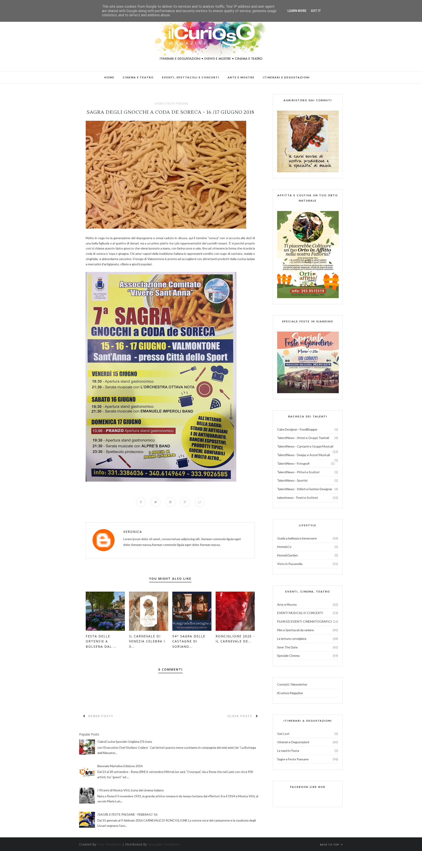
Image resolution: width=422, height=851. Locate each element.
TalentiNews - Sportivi (292, 480)
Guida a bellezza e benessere (297, 538)
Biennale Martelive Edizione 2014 (120, 766)
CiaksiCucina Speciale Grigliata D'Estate (124, 741)
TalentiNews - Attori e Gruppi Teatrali (303, 438)
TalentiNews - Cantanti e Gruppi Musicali (305, 446)
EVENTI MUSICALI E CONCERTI (300, 613)
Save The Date (287, 647)
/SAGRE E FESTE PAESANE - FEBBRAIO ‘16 (127, 814)
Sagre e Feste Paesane (171, 103)
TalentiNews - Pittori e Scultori (298, 472)
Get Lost (283, 733)
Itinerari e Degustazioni (293, 742)
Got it (316, 11)
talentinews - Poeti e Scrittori (297, 497)
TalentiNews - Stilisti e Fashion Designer (304, 489)
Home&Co (284, 546)
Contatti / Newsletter (292, 684)
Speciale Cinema (288, 655)
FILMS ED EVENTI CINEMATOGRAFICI (304, 621)
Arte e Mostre (287, 604)
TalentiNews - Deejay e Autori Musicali (303, 455)
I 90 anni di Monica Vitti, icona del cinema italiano (130, 790)
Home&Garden (287, 555)
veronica (132, 532)
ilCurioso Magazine (290, 693)
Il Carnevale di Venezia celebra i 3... (147, 641)
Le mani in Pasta (288, 750)
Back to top (330, 844)
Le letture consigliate (291, 638)
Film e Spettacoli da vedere (295, 630)
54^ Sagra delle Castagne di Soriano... (188, 641)
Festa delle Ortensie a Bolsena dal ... (101, 641)
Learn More (296, 11)
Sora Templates (109, 844)
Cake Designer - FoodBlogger (297, 429)
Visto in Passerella (289, 564)
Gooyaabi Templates (164, 844)
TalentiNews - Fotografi (293, 463)
